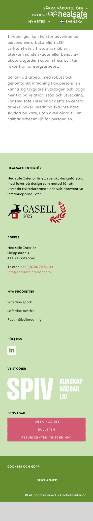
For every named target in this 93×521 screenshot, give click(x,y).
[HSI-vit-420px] (67, 12)
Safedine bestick (20, 311)
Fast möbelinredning (24, 319)
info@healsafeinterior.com (29, 272)
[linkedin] (11, 350)
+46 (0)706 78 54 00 (37, 267)
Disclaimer (46, 480)
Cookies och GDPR (23, 466)
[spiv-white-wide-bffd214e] (45, 379)
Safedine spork (19, 302)
